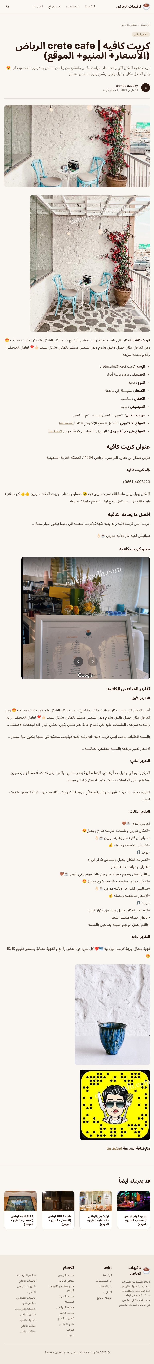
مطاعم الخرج (67, 1296)
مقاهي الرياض (129, 24)
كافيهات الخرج (66, 1318)
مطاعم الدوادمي (65, 1307)
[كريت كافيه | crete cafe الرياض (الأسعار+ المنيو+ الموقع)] (77, 263)
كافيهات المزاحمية (25, 1308)
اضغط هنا (55, 431)
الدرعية (70, 1329)
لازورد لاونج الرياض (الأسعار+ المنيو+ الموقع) (135, 1220)
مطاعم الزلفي (66, 1312)
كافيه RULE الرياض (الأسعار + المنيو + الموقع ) (59, 1220)
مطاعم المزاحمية (26, 1275)
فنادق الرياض (28, 1314)
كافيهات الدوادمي (26, 1297)
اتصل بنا (38, 6)
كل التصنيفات (104, 1280)
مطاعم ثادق (29, 1303)
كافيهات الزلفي (27, 1280)
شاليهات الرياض (26, 1286)
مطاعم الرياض (66, 1275)
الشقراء (31, 1292)
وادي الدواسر (67, 1324)
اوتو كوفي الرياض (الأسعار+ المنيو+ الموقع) (98, 1220)
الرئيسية (90, 6)
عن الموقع (54, 6)
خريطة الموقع (104, 1297)
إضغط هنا (66, 423)
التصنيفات (72, 6)
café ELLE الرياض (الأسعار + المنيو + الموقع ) (22, 1220)
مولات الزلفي (28, 1325)
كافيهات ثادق (28, 1320)
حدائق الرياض (28, 1331)
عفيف (70, 1335)
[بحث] (7, 6)
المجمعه (69, 1301)
